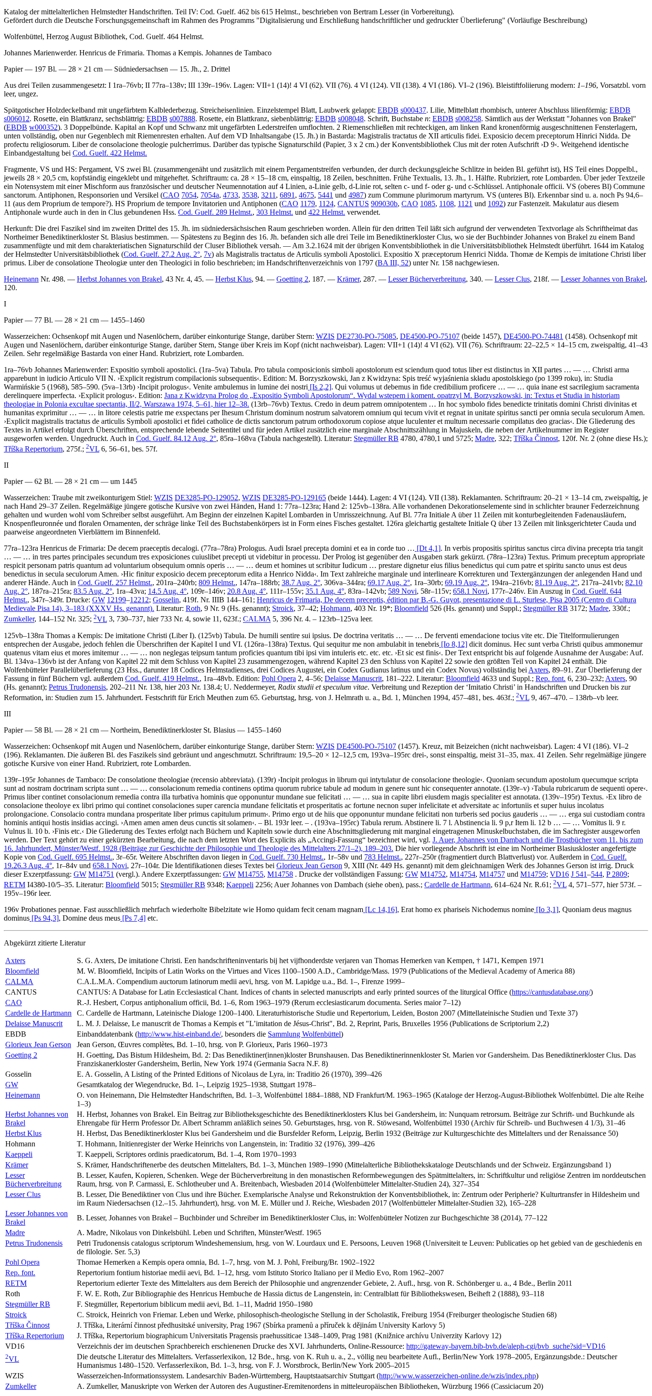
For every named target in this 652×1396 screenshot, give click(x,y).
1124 (326, 203)
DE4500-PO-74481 (533, 336)
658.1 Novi (470, 591)
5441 (325, 195)
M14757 (492, 874)
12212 (139, 600)
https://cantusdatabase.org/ (551, 992)
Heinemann (21, 279)
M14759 (533, 874)
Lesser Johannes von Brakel (603, 279)
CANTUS (353, 203)
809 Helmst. (217, 582)
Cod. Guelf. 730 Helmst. (286, 857)
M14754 (462, 874)
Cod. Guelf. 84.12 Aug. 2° (176, 438)
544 (596, 874)
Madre (484, 438)
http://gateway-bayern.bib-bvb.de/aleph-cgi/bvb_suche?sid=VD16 (505, 1346)
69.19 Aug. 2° (466, 582)
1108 (446, 203)
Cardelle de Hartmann (457, 885)
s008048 (351, 119)
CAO (171, 195)
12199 (116, 600)
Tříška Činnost (536, 438)
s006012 (17, 119)
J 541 (579, 874)
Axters (538, 670)
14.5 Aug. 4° (167, 591)
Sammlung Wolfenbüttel (304, 1034)
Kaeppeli (239, 885)
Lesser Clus (512, 279)
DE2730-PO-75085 (366, 336)
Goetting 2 (292, 279)
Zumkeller (19, 619)
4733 (230, 195)
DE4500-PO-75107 (430, 336)
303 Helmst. (274, 212)
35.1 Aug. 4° (324, 591)
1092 (495, 203)
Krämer (348, 279)
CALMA (257, 619)
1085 (427, 203)
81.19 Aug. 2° (556, 582)
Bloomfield (411, 608)
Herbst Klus (233, 279)
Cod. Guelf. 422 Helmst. (110, 153)
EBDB (388, 110)
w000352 (43, 127)
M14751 (101, 874)
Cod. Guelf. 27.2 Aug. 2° (162, 254)
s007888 (182, 119)
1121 (465, 203)
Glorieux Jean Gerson (309, 865)
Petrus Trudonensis (77, 687)
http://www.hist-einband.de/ (179, 1034)
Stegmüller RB (376, 438)
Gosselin (166, 600)
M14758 (280, 874)
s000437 (413, 110)
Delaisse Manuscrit (353, 678)
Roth (193, 608)
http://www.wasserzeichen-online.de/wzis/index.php (457, 1376)
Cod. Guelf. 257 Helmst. (115, 582)
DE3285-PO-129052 (206, 497)
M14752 (433, 874)
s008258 (468, 119)
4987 (356, 195)
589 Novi (402, 591)
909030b (384, 203)
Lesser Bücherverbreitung (427, 279)
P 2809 (616, 874)
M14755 (250, 874)
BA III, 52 (393, 263)
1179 (307, 203)
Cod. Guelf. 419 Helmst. (162, 678)
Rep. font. (551, 678)
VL (92, 449)
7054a (209, 195)
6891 (287, 195)
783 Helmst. (382, 857)
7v (207, 254)
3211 (268, 195)
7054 (189, 195)
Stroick (283, 608)
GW (98, 600)
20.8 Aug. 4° (246, 591)
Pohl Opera (279, 678)
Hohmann (335, 608)
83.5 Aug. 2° (93, 591)
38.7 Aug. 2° (301, 582)
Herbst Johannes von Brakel (119, 279)
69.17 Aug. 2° (389, 582)
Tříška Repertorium (33, 449)
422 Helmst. (326, 212)
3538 (249, 195)
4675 (306, 195)
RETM (14, 885)
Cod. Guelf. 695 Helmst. (75, 857)
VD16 (559, 874)
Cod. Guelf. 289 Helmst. (215, 212)
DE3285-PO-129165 (294, 497)
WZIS (325, 336)
